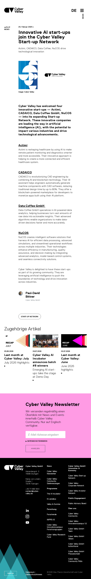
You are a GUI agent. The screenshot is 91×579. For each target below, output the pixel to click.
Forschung (51, 509)
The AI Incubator (54, 494)
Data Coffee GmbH (31, 205)
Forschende (52, 514)
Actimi (22, 145)
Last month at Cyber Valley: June (70, 358)
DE (74, 10)
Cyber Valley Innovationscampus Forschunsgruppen (55, 527)
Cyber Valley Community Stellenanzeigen (53, 481)
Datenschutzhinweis (37, 441)
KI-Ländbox (51, 499)
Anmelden (35, 448)
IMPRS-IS (51, 520)
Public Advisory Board (77, 503)
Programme (52, 489)
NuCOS (23, 232)
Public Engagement (77, 498)
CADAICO (25, 172)
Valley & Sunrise (53, 504)
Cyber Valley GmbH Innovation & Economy (76, 468)
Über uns (72, 508)
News (83, 16)
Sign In (10, 573)
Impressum (30, 572)
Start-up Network (29, 317)
